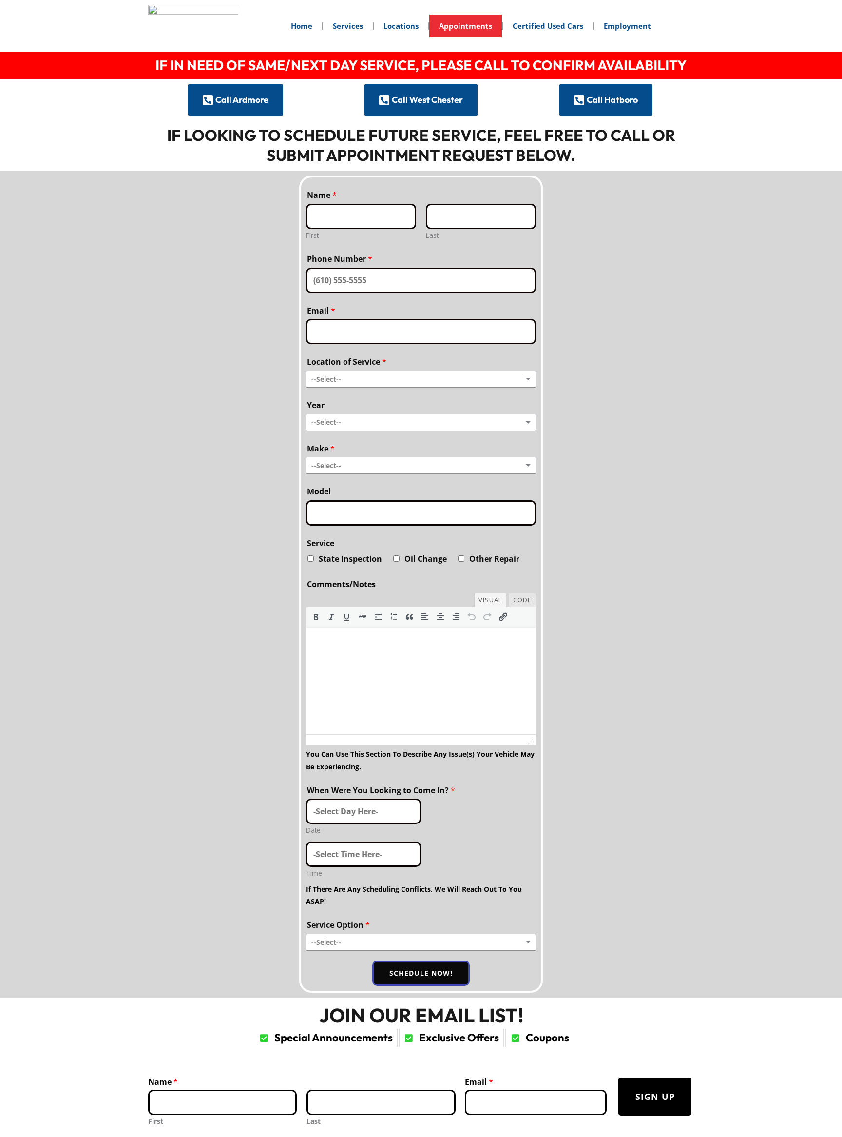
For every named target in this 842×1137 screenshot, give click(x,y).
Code (522, 599)
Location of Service (346, 361)
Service (320, 543)
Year (316, 405)
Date (313, 830)
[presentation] (315, 617)
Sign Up (655, 1096)
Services (348, 26)
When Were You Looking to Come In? (381, 790)
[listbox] (421, 379)
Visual (490, 599)
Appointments (465, 26)
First (312, 235)
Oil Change (425, 558)
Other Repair (494, 558)
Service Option (338, 925)
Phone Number (339, 259)
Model (319, 491)
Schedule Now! (421, 973)
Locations (401, 26)
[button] (316, 616)
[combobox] (421, 422)
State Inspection (350, 558)
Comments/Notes (341, 584)
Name (322, 195)
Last (432, 235)
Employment (627, 26)
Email (321, 310)
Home (301, 26)
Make (321, 448)
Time (314, 873)
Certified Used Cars (548, 26)
